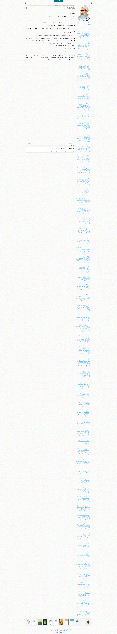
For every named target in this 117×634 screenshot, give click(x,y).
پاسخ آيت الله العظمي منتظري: (85, 587)
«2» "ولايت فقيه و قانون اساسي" (84, 30)
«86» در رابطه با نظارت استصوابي (85, 169)
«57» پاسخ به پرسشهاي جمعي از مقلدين (83, 120)
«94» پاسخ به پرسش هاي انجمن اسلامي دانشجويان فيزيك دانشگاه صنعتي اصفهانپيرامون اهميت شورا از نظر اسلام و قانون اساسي (83, 361)
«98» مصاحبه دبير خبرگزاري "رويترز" (84, 370)
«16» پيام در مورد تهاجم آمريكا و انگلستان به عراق (83, 204)
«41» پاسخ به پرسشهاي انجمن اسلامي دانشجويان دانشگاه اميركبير (84, 95)
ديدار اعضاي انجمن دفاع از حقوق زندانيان (83, 446)
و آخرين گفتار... (88, 613)
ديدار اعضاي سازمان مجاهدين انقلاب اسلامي (83, 511)
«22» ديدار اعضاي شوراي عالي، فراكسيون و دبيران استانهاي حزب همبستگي (83, 218)
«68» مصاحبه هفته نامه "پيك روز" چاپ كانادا (83, 307)
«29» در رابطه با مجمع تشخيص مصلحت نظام (83, 72)
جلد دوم (89, 174)
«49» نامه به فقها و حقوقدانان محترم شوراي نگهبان (83, 271)
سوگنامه (68, 3)
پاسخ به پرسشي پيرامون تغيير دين (84, 406)
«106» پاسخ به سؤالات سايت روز (84, 383)
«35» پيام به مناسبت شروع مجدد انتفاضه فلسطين (83, 83)
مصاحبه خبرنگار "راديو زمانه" (85, 498)
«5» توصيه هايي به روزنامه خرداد (85, 35)
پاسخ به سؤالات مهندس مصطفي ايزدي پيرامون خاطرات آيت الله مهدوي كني (83, 462)
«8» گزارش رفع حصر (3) (86, 190)
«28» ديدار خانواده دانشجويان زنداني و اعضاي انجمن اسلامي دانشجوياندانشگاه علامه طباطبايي (83, 231)
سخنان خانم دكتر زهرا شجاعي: (85, 481)
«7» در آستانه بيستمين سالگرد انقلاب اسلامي (83, 37)
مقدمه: (89, 175)
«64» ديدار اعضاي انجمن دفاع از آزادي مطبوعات (82, 298)
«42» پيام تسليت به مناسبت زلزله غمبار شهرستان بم (83, 259)
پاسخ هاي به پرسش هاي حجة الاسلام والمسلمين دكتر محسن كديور (84, 571)
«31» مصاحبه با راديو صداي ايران (84, 75)
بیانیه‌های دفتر (62, 3)
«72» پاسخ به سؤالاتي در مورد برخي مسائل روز (83, 142)
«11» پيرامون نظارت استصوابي (86, 44)
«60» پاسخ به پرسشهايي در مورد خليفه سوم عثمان (83, 125)
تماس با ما (29, 3)
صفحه (64, 148)
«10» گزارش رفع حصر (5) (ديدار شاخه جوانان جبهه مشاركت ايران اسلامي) (83, 193)
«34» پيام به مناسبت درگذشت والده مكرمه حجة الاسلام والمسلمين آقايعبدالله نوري (83, 81)
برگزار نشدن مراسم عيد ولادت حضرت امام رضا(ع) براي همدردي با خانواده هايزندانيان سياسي (83, 595)
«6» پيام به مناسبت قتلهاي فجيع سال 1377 (84, 36)
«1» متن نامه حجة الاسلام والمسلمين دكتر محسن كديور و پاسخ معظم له (84, 178)
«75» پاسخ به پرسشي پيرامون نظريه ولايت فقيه (82, 148)
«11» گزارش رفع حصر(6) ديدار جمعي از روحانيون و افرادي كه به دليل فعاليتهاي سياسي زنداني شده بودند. (84, 196)
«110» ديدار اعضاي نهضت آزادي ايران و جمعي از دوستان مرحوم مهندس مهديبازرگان (83, 389)
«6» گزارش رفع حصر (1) (86, 188)
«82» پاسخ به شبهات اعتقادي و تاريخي (84, 161)
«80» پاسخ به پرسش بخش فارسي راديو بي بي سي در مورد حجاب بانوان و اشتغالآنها (83, 331)
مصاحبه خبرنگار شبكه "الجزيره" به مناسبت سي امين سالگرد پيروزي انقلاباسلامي (83, 521)
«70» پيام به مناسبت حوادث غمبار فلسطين (84, 140)
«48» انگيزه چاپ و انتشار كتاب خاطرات (84, 105)
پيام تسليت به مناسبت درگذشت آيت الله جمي (84, 530)
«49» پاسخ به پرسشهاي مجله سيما (85, 106)
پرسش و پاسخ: (87, 415)
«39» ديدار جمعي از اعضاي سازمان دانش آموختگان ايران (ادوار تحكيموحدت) (84, 254)
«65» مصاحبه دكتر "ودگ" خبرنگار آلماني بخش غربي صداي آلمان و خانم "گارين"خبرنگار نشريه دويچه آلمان (83, 300)
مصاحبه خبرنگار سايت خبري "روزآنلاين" (84, 455)
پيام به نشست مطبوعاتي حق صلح (84, 470)
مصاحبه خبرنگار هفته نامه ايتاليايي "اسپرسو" (83, 482)
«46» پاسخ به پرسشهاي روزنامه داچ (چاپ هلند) (82, 103)
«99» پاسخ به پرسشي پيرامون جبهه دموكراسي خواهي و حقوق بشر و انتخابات (84, 372)
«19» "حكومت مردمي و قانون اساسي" (84, 58)
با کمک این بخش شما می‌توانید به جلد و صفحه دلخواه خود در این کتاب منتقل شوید (62, 151)
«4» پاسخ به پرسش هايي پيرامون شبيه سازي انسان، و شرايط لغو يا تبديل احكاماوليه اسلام (83, 184)
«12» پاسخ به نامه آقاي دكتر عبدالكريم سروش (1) (83, 45)
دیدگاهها (89, 24)
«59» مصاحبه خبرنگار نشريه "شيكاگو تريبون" (83, 288)
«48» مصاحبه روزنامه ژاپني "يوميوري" (84, 270)
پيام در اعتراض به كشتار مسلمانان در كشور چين (83, 573)
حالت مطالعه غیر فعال (72, 10)
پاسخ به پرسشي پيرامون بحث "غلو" (84, 411)
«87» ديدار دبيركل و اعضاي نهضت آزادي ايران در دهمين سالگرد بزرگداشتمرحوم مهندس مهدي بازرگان (83, 346)
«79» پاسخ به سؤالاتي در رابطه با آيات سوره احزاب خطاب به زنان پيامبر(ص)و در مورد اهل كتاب (83, 156)
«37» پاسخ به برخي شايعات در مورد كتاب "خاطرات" (83, 85)
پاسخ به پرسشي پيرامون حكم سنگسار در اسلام (83, 473)
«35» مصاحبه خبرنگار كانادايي (85, 246)
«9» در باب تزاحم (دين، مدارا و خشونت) (84, 41)
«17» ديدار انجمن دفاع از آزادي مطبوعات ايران (83, 206)
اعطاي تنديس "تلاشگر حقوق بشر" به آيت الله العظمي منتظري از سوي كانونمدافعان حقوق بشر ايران (83, 609)
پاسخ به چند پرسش (86, 407)
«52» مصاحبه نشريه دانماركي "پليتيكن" (84, 276)
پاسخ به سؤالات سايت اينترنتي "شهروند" (83, 440)
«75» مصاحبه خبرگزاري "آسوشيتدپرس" (84, 320)
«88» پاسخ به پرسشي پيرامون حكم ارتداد (84, 348)
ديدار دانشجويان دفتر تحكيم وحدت (84, 544)
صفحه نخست (87, 3)
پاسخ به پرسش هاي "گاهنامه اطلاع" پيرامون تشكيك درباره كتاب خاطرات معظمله (83, 509)
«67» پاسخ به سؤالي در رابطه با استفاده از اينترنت (83, 135)
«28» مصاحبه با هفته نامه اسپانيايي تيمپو (83, 70)
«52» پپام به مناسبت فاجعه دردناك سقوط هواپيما (83, 111)
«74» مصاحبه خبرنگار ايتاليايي (85, 319)
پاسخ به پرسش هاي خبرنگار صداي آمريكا (83, 561)
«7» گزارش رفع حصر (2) (86, 189)
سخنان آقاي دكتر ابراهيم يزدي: (86, 445)
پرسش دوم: (87, 557)
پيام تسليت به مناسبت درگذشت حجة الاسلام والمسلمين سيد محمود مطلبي (84, 454)
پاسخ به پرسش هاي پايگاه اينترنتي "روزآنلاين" (83, 598)
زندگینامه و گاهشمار (79, 3)
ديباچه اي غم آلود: (87, 392)
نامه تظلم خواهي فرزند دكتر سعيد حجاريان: (84, 569)
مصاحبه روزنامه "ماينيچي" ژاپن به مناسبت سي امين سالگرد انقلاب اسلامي (83, 516)
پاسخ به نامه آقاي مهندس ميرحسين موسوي (84, 586)
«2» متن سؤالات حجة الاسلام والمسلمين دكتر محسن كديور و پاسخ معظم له (83, 180)
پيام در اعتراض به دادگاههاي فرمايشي (84, 578)
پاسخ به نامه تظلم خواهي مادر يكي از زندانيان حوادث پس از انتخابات (84, 600)
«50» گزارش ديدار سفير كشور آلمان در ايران (83, 272)
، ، (63, 629)
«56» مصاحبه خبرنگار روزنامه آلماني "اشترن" (83, 283)
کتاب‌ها (73, 3)
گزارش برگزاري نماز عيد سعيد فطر (85, 477)
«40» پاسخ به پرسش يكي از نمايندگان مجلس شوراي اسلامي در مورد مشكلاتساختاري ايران (84, 257)
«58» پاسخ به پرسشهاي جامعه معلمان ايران (83, 122)
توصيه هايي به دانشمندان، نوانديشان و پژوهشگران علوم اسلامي (84, 533)
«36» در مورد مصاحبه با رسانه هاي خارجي (84, 84)
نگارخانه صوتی (45, 3)
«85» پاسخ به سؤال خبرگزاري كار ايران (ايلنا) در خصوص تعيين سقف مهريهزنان (83, 342)
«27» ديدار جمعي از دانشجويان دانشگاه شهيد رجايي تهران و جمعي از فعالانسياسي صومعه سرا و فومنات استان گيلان (83, 228)
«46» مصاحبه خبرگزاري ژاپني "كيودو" (84, 267)
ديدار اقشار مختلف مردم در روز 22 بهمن (83, 545)
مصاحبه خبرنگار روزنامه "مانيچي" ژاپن (84, 450)
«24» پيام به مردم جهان (87, 65)
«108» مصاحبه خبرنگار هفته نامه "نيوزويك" (83, 386)
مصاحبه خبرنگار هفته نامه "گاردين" (84, 393)
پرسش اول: (87, 556)
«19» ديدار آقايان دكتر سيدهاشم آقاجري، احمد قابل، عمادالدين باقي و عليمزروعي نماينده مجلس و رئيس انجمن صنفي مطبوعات (83, 209)
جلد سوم (89, 391)
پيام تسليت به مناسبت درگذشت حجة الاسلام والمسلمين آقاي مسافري (84, 535)
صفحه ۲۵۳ (29, 143)
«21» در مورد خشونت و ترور (86, 61)
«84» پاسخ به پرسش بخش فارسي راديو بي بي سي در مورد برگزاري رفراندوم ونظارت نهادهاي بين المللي (83, 340)
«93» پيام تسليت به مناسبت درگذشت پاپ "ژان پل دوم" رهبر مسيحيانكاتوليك (83, 359)
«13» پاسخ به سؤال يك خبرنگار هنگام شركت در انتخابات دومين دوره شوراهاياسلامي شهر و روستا (83, 200)
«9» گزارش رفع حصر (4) (86, 191)
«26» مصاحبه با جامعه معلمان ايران (84, 67)
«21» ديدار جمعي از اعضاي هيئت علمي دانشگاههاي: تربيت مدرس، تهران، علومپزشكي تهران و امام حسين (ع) (83, 215)
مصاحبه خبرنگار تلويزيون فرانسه (85, 394)
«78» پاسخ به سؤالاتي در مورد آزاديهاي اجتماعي (82, 154)
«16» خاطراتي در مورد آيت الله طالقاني (85, 53)
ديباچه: (89, 26)
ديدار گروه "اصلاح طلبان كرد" (85, 523)
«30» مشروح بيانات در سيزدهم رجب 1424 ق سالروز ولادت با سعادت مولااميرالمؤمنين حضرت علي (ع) (83, 236)
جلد (73, 148)
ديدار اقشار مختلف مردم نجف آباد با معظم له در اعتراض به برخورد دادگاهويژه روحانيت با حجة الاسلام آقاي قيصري (83, 539)
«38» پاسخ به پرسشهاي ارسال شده (84, 86)
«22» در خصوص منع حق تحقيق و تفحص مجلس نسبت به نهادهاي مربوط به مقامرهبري (83, 63)
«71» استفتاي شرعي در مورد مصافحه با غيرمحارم (83, 141)
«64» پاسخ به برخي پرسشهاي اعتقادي (84, 130)
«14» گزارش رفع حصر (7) (86, 201)
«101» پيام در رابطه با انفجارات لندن (85, 375)
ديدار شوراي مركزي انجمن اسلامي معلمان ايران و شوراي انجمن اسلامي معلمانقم (83, 501)
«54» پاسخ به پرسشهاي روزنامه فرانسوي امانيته (82, 115)
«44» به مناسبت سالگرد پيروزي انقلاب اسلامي (83, 99)
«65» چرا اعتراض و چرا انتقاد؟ (86, 131)
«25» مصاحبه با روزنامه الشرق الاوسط (84, 66)
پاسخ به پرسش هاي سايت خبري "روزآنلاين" (83, 479)
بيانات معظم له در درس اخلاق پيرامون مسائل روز (82, 591)
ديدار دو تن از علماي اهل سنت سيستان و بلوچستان (83, 527)
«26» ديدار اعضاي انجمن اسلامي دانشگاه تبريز (83, 225)
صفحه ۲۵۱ (70, 143)
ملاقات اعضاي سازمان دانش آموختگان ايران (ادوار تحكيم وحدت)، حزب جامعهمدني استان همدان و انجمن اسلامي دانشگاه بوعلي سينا (83, 525)
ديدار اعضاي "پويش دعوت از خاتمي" (84, 519)
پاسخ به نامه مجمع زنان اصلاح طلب (85, 588)
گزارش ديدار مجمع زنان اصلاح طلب (85, 480)
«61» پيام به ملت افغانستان (86, 126)
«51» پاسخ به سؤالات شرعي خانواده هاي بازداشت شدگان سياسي (84, 110)
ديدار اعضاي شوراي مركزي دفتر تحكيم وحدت (83, 499)
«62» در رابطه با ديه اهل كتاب (86, 127)
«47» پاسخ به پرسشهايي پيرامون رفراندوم (84, 104)
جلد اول (89, 25)
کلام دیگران (56, 3)
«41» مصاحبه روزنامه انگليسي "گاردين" (84, 258)
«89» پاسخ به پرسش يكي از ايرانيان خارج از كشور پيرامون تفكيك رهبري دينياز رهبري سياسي (83, 350)
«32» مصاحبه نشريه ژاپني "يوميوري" (84, 240)
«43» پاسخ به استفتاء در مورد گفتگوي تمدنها (84, 98)
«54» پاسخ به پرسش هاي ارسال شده (84, 279)
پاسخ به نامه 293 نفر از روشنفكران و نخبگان (83, 581)
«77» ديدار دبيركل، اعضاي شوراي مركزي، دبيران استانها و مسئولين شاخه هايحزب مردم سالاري (83, 325)
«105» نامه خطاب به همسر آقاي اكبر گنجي (84, 382)
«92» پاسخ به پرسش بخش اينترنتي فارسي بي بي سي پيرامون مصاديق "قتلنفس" (83, 356)
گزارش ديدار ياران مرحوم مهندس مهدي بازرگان (82, 483)
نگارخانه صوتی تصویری (37, 3)
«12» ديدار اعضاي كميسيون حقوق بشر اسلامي (82, 198)
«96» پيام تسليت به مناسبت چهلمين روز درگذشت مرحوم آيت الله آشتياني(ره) (83, 366)
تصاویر (51, 3)
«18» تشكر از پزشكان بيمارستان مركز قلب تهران (83, 207)
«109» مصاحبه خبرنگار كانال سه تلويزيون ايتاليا (82, 387)
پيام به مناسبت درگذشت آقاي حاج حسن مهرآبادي (83, 579)
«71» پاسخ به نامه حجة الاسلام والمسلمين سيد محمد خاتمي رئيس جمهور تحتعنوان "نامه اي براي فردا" (83, 314)
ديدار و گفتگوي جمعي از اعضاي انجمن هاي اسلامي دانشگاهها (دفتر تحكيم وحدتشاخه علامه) (83, 414)
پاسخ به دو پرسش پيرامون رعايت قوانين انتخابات (83, 555)
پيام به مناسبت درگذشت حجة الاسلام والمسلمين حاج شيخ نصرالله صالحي (83, 417)
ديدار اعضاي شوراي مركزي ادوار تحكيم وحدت (83, 478)
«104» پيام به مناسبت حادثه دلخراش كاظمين (84, 381)
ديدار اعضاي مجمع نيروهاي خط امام (84, 514)
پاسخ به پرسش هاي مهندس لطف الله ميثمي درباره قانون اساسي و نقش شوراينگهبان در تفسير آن (83, 507)
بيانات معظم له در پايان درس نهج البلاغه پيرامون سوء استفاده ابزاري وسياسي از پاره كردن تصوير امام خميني (83, 615)
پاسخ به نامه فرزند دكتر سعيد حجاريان (85, 568)
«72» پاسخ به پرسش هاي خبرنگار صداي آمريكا (82, 316)
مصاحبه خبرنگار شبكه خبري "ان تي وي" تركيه (83, 412)
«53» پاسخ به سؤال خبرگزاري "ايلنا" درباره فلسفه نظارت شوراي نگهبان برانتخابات (83, 278)
